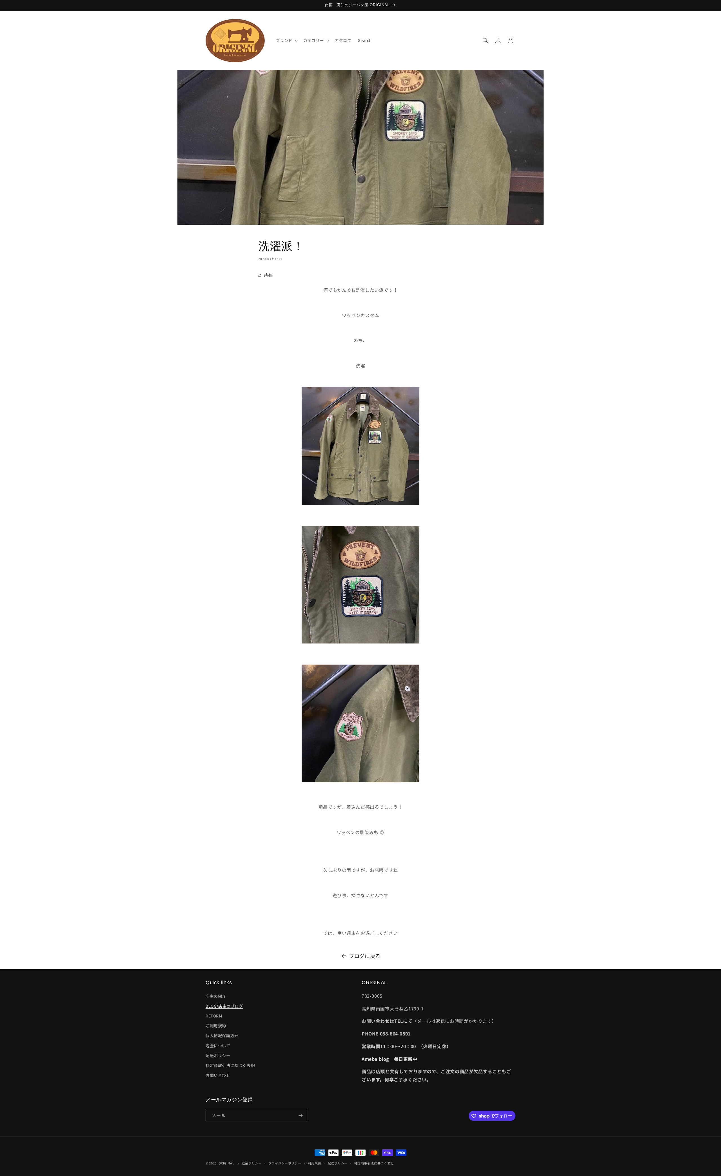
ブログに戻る (364, 955)
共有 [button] (268, 275)
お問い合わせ (218, 1075)
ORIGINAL (226, 1163)
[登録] (300, 1115)
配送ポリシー (218, 1055)
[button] (286, 40)
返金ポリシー (252, 1163)
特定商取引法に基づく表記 (230, 1065)
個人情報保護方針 (222, 1036)
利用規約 (314, 1163)
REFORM (214, 1016)
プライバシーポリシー (284, 1163)
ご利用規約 (216, 1025)
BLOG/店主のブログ (224, 1006)
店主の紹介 (216, 996)
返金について (218, 1045)
